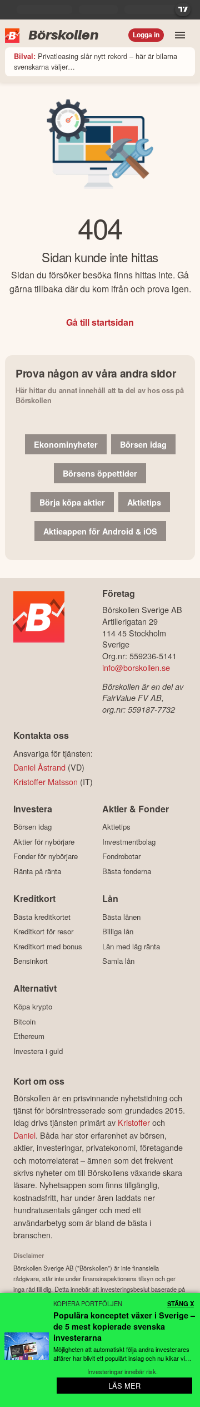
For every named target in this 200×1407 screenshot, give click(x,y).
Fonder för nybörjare (45, 856)
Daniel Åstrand (39, 767)
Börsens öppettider (100, 473)
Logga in (146, 35)
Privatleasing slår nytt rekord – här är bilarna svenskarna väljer (95, 61)
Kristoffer (134, 1122)
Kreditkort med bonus (47, 946)
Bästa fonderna (126, 871)
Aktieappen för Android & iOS (100, 531)
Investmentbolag (129, 841)
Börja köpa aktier (72, 502)
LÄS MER (124, 1385)
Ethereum (28, 1036)
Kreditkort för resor (43, 931)
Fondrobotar (121, 856)
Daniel (24, 1135)
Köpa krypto (32, 1006)
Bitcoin (24, 1021)
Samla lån (118, 961)
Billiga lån (117, 931)
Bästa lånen (121, 916)
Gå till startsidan (100, 322)
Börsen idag (143, 444)
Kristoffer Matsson (45, 781)
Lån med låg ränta (131, 946)
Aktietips (144, 502)
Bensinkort (30, 961)
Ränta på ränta (37, 871)
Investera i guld (38, 1051)
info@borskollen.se (136, 667)
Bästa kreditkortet (42, 916)
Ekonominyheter (66, 444)
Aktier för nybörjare (43, 841)
